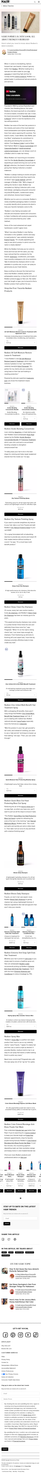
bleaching (18, 432)
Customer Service (9, 1352)
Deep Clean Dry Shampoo (20, 586)
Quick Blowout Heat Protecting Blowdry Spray (20, 780)
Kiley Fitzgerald (23, 366)
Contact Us (4, 1362)
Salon (11, 1252)
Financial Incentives (19, 1441)
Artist (4, 1252)
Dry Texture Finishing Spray (20, 498)
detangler (23, 724)
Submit (7, 1223)
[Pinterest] (13, 1335)
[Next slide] (38, 1180)
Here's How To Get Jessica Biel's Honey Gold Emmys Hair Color (22, 1301)
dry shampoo (13, 613)
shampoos (13, 257)
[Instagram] (20, 1335)
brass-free (29, 1135)
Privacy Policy (5, 1359)
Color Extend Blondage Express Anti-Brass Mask (20, 1103)
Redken (15, 69)
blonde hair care (21, 1130)
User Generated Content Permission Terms (19, 1469)
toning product (30, 1133)
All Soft (6, 165)
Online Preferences (7, 1371)
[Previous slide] (39, 1165)
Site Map (15, 1471)
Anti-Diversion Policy (7, 1471)
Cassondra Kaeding (11, 148)
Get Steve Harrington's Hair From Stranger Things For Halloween (22, 1285)
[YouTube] (28, 1335)
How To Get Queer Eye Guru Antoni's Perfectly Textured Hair (24, 1270)
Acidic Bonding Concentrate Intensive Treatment (29, 409)
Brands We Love (6, 1348)
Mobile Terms (27, 1415)
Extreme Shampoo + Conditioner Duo (29, 932)
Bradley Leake (24, 964)
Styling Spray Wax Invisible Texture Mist (20, 1016)
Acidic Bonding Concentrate (23, 160)
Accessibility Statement (8, 1368)
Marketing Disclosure (26, 1437)
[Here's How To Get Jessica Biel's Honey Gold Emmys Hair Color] (4, 1302)
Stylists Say (5, 1255)
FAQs (3, 1356)
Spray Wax (15, 1040)
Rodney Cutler (19, 143)
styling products (20, 76)
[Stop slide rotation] (20, 1198)
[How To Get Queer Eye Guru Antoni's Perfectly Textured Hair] (4, 1271)
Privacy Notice (33, 1439)
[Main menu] (39, 2)
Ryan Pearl (30, 434)
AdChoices (18, 1466)
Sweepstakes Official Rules (9, 1365)
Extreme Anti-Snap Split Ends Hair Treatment (12, 932)
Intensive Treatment (29, 440)
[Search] (35, 2)
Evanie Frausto (9, 240)
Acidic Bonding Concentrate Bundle (12, 409)
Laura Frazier (21, 721)
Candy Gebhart (20, 180)
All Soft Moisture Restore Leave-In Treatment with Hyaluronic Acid (20, 332)
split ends (28, 959)
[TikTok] (35, 1335)
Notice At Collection (7, 1377)
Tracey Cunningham (27, 146)
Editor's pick (29, 1252)
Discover (20, 347)
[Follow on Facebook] (5, 1335)
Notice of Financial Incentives (27, 1428)
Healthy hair (19, 1252)
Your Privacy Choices (11, 1374)
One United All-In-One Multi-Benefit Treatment (20, 684)
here (18, 279)
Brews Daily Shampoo (21, 873)
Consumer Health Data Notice (10, 1380)
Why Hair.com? (5, 1346)
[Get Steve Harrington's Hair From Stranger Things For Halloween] (4, 1286)
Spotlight (6, 1342)
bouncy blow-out (27, 806)
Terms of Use (22, 1434)
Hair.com (23, 1157)
